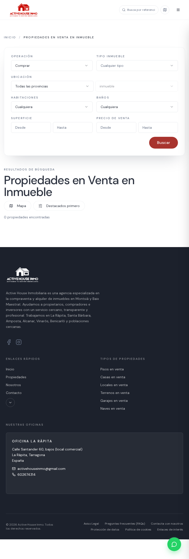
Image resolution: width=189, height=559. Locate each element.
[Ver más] (10, 402)
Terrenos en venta (114, 393)
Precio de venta (113, 118)
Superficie (21, 118)
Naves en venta (112, 408)
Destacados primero (63, 206)
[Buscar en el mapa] (164, 9)
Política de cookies (138, 529)
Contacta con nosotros (167, 524)
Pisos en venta (112, 369)
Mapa (21, 206)
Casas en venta (112, 377)
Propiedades (16, 377)
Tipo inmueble (110, 56)
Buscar (163, 142)
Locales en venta (114, 385)
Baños (102, 97)
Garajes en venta (114, 400)
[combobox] (52, 65)
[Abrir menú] (178, 10)
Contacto (14, 393)
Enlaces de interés (170, 529)
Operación (22, 56)
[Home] (23, 10)
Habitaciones (24, 97)
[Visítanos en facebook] (9, 342)
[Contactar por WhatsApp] (174, 544)
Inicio (10, 37)
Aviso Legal (91, 524)
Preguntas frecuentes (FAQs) (125, 524)
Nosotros (13, 385)
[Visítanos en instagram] (19, 342)
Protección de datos (105, 529)
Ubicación (21, 77)
